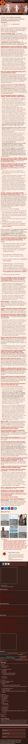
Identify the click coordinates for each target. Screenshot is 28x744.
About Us (3, 664)
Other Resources (5, 703)
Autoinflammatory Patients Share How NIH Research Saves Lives (11, 627)
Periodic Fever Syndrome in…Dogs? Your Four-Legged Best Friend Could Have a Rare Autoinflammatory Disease (4, 534)
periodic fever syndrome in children (9, 542)
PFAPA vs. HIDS (4, 421)
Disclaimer (4, 670)
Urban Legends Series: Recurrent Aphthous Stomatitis (12, 386)
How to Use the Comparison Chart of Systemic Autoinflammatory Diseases (13, 535)
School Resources (5, 706)
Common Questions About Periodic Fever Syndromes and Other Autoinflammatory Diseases (13, 522)
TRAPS (3, 692)
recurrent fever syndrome (8, 549)
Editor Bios (4, 671)
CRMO (3, 683)
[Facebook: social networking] (3, 564)
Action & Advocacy (4, 591)
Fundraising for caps (13, 654)
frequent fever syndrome (12, 541)
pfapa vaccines (23, 547)
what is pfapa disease (17, 549)
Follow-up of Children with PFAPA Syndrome (11, 358)
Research (5, 539)
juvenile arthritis (20, 654)
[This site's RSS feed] (8, 564)
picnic (8, 660)
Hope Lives (2, 624)
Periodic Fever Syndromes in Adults (21, 524)
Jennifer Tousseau (15, 24)
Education (4, 699)
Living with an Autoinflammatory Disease (7, 595)
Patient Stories (3, 599)
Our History (4, 676)
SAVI (6, 659)
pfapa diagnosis (11, 545)
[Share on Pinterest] (12, 509)
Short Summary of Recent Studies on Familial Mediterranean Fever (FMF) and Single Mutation (22, 535)
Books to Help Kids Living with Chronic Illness (8, 629)
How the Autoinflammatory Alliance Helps (7, 594)
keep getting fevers (20, 541)
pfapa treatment (17, 547)
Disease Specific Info (5, 682)
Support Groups (5, 708)
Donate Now (4, 694)
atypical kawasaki (17, 657)
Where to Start (4, 716)
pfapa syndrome (11, 546)
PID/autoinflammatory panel (9, 88)
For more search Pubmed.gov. (11, 31)
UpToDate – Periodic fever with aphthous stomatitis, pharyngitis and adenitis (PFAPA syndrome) (12, 193)
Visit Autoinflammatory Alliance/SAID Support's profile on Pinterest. (11, 613)
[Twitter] (6, 564)
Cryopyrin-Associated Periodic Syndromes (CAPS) (11, 685)
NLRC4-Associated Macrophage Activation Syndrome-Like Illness (14, 691)
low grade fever (5, 660)
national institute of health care (11, 659)
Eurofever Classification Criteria (8, 33)
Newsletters (4, 667)
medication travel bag (9, 656)
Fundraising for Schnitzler (13, 653)
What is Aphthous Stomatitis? (5, 606)
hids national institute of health (4, 653)
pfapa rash (22, 545)
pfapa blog (23, 544)
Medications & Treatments (5, 597)
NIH (3, 702)
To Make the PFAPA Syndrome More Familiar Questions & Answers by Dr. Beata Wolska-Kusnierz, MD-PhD (14, 238)
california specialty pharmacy (16, 656)
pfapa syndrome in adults (19, 546)
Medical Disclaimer (6, 733)
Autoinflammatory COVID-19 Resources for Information (9, 619)
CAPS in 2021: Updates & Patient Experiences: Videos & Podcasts (15, 686)
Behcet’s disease (13, 76)
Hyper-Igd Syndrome (6, 689)
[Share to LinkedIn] (9, 509)
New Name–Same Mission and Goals (9, 673)
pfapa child (5, 545)
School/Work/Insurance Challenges (6, 601)
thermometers (22, 657)
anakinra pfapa (6, 540)
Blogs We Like (6, 704)
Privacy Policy (5, 677)
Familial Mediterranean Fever (7, 688)
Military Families (5, 700)
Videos (3, 715)
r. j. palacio (19, 653)
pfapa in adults (17, 545)
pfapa (19, 544)
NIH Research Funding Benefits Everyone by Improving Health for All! (12, 628)
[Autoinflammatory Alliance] (2, 2)
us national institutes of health (19, 659)
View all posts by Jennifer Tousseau (15, 559)
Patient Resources (5, 697)
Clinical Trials (4, 698)
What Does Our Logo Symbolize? (9, 674)
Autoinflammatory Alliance (6, 669)
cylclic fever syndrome (13, 540)
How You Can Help (5, 695)
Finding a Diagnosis (4, 593)
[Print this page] (15, 509)
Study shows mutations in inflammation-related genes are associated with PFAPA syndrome (13, 72)
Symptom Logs (5, 709)
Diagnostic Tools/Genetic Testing (7, 681)
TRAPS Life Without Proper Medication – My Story (9, 620)
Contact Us (4, 679)
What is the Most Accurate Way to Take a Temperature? (9, 609)
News (2, 598)
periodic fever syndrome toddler (12, 544)
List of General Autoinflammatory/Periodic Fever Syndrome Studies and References (5, 523)
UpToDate (17, 209)
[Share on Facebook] (2, 509)
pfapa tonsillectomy (10, 547)
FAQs (2, 592)
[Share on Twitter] (5, 509)
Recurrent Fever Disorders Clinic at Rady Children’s (13, 167)
